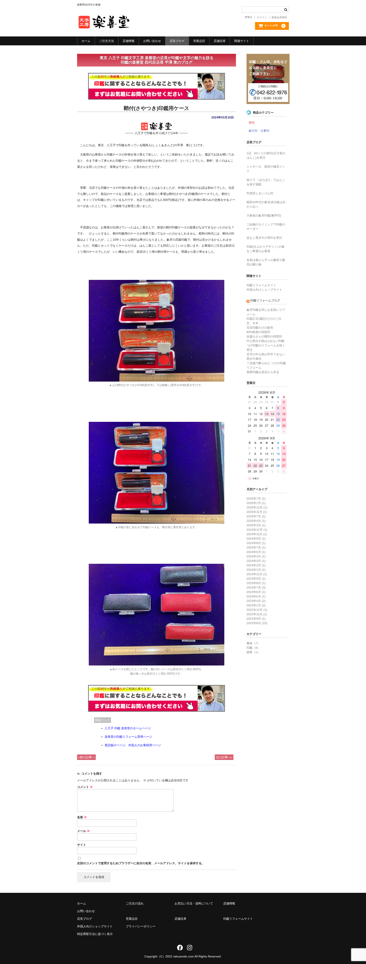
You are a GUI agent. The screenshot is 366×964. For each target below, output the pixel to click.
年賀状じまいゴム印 (260, 193)
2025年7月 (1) (256, 516)
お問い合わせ (152, 41)
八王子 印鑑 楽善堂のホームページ (128, 728)
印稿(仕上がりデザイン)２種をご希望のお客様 (265, 249)
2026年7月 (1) (256, 498)
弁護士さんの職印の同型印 (264, 336)
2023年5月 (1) (256, 596)
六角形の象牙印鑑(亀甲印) (264, 215)
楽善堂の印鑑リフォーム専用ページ (128, 736)
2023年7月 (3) (256, 587)
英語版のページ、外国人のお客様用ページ (133, 745)
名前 (82, 817)
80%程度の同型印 (258, 332)
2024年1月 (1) (256, 569)
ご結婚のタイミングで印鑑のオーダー (266, 227)
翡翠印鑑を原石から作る (263, 372)
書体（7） (253, 643)
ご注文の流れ (135, 903)
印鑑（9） (253, 647)
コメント (85, 787)
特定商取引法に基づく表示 (95, 934)
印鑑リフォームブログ (265, 300)
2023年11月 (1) (257, 574)
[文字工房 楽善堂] (103, 24)
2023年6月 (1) (256, 592)
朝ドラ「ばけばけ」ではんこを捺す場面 (266, 182)
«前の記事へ (86, 757)
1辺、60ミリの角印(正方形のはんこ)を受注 (266, 155)
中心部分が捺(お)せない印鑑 (265, 341)
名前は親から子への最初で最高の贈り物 (266, 262)
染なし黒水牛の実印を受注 (264, 237)
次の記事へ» (224, 757)
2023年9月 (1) (256, 578)
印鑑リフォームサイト (261, 285)
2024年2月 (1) (256, 565)
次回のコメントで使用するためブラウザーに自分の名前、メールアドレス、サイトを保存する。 (141, 863)
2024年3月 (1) (256, 561)
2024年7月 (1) (256, 547)
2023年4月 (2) (256, 601)
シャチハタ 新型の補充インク (266, 169)
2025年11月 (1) (257, 512)
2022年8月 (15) (257, 623)
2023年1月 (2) (256, 605)
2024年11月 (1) (257, 534)
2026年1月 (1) (256, 503)
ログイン (262, 17)
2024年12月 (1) (257, 529)
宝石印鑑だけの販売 (260, 327)
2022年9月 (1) (256, 618)
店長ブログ (177, 41)
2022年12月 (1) (257, 609)
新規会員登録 (279, 17)
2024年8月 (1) (256, 543)
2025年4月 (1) (256, 520)
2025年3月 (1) (256, 525)
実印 (252, 122)
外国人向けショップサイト (264, 289)
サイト (81, 844)
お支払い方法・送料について (194, 903)
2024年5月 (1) (256, 552)
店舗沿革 (220, 41)
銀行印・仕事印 (259, 130)
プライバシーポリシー (140, 926)
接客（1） (253, 652)
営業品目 (199, 41)
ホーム (86, 41)
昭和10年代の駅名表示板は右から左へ (266, 204)
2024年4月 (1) (256, 556)
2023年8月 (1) (256, 583)
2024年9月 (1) (256, 538)
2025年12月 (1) (257, 507)
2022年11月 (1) (257, 614)
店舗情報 (128, 41)
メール (83, 831)
